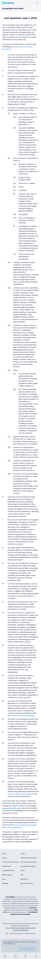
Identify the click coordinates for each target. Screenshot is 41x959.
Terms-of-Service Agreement (22, 715)
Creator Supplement (14, 827)
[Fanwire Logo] (8, 2)
